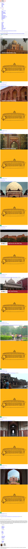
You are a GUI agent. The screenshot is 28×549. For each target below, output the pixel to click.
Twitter (2, 542)
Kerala (2, 3)
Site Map (3, 528)
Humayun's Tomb (17, 516)
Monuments (11, 133)
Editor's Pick (5, 30)
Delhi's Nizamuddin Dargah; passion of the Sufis (4, 323)
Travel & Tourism (4, 10)
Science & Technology (4, 16)
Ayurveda (3, 22)
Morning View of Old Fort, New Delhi (3, 371)
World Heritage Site (8, 229)
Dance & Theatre (4, 15)
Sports (2, 14)
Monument (12, 229)
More (2, 6)
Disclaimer (3, 537)
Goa (2, 5)
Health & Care (3, 17)
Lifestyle (3, 26)
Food (2, 24)
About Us (12, 30)
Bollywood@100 (4, 28)
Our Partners (14, 30)
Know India (8, 30)
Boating (16, 277)
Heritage (3, 25)
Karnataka (3, 4)
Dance (2, 23)
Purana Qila (3, 277)
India (2, 531)
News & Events (3, 12)
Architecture (6, 133)
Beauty (2, 532)
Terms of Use (3, 536)
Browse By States (2, 33)
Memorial (6, 516)
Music (2, 11)
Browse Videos (6, 33)
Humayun (3, 133)
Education (3, 18)
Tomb (5, 229)
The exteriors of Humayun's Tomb (3, 84)
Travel (2, 27)
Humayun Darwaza (13, 277)
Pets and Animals (4, 13)
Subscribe (3, 527)
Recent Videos (2, 30)
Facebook (3, 541)
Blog (10, 30)
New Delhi (15, 229)
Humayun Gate (1, 419)
